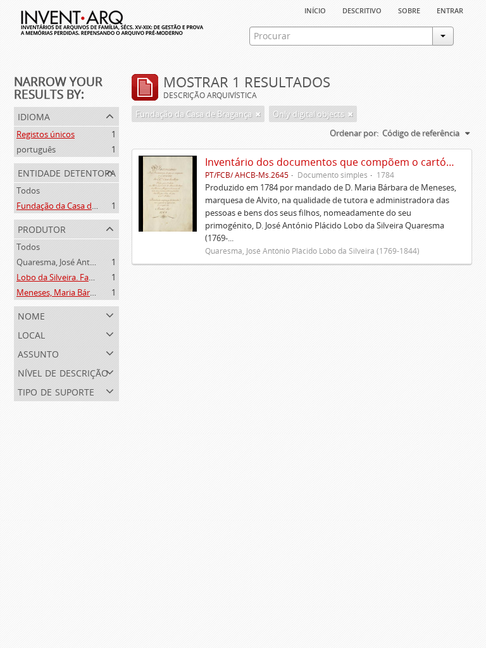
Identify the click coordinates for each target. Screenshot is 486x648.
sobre (409, 9)
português (36, 149)
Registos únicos (45, 134)
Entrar (450, 9)
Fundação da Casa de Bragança (74, 205)
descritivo (362, 9)
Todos (28, 190)
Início (315, 9)
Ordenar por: (354, 133)
